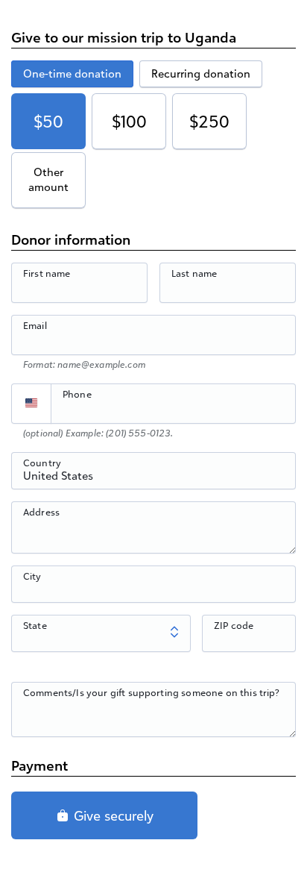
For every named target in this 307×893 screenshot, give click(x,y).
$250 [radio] (209, 121)
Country (42, 463)
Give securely (112, 815)
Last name (194, 273)
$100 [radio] (129, 121)
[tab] (72, 73)
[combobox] (153, 479)
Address (41, 512)
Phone (77, 394)
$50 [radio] (48, 121)
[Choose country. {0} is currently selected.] (31, 403)
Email (35, 325)
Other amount (48, 179)
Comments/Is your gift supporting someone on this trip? (151, 692)
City (32, 576)
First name (47, 273)
